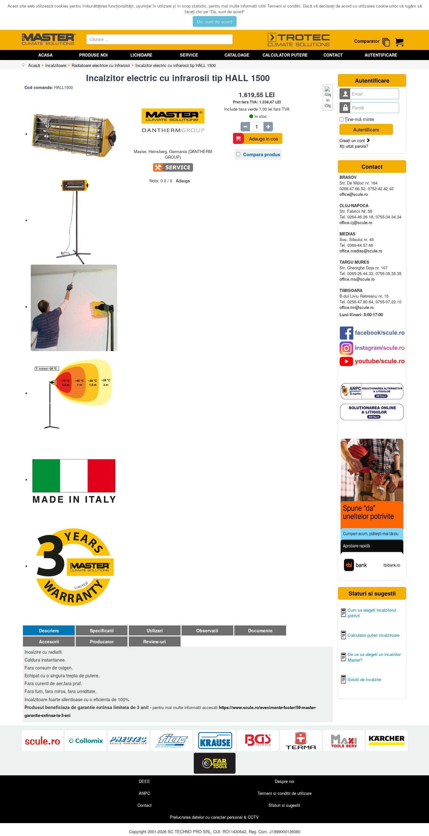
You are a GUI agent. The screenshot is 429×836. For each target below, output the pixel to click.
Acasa (45, 55)
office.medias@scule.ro (360, 251)
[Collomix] (86, 741)
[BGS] (258, 741)
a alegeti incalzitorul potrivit (372, 613)
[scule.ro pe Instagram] (372, 348)
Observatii (207, 630)
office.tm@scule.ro (356, 307)
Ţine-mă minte (359, 119)
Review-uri (154, 641)
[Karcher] (387, 741)
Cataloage (237, 55)
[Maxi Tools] (344, 741)
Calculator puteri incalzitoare (373, 635)
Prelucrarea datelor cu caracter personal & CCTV (214, 817)
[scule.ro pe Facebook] (372, 333)
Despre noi (284, 781)
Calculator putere (285, 55)
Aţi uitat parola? (353, 146)
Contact (333, 55)
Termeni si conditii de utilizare (285, 793)
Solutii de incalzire (364, 679)
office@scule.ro (353, 194)
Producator (102, 641)
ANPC (144, 793)
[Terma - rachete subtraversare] (301, 741)
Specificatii (102, 630)
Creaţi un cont (352, 140)
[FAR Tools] (215, 763)
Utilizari (155, 630)
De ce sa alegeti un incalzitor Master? (374, 657)
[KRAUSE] (215, 741)
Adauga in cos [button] (263, 138)
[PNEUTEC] (129, 741)
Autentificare (381, 55)
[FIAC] (172, 741)
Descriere (49, 630)
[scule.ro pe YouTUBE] (372, 361)
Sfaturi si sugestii (284, 805)
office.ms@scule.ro (357, 279)
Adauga (183, 181)
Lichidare (141, 55)
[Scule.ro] (43, 741)
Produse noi (93, 55)
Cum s (354, 610)
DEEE (144, 781)
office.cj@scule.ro (355, 222)
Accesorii (49, 641)
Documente (260, 630)
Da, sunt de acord (214, 21)
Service (189, 55)
